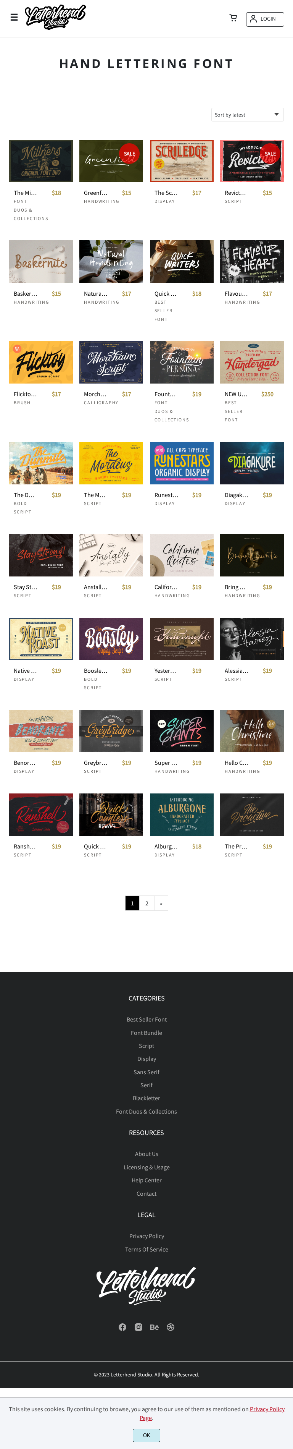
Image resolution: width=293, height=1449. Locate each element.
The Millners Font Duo (25, 192)
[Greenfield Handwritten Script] (111, 161)
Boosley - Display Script (96, 670)
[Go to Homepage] (55, 30)
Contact (146, 1193)
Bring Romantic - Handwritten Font (236, 587)
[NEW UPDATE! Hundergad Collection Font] (252, 362)
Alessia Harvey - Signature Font (236, 670)
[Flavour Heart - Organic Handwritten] (252, 261)
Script (234, 201)
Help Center (147, 1180)
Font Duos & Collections (31, 209)
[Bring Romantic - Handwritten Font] (252, 555)
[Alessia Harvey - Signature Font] (252, 639)
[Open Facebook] (122, 1329)
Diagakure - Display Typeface (236, 495)
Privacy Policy (146, 1236)
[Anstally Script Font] (111, 555)
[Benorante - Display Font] (41, 731)
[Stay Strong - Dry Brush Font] (41, 555)
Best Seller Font (164, 310)
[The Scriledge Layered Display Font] (182, 161)
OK (146, 1435)
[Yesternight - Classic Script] (182, 639)
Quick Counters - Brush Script (96, 846)
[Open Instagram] (138, 1329)
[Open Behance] (154, 1329)
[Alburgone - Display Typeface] (182, 814)
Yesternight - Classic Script (166, 670)
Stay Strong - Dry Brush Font (25, 587)
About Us (146, 1154)
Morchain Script (96, 394)
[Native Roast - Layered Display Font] (41, 639)
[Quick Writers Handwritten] (182, 261)
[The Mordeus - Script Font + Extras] (111, 463)
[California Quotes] (182, 555)
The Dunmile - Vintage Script (25, 495)
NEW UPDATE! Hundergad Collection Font (236, 394)
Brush (22, 402)
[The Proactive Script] (252, 814)
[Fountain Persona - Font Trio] (182, 362)
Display (165, 201)
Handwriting (101, 201)
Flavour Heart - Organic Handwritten (236, 293)
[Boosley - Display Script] (111, 639)
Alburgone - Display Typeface (166, 846)
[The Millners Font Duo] (41, 161)
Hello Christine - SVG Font (236, 762)
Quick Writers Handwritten (166, 293)
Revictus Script (236, 192)
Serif (146, 1085)
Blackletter (146, 1098)
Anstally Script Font (96, 587)
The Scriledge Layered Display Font (166, 192)
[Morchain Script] (111, 362)
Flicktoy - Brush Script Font (25, 394)
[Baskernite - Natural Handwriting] (41, 261)
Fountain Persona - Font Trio (166, 394)
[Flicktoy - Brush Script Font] (41, 362)
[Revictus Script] (252, 161)
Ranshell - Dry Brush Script (25, 846)
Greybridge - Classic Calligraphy (96, 762)
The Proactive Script (236, 846)
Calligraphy (101, 402)
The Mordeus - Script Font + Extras (96, 495)
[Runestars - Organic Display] (182, 463)
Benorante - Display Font (25, 762)
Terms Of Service (146, 1249)
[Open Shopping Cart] (233, 18)
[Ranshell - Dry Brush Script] (41, 814)
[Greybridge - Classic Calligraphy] (111, 731)
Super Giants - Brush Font (166, 762)
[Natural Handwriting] (111, 261)
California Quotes (166, 587)
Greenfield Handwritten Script (96, 192)
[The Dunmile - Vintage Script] (41, 463)
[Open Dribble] (170, 1329)
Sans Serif (146, 1072)
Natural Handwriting (96, 293)
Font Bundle (146, 1032)
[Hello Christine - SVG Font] (252, 731)
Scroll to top (286, 1021)
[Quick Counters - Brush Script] (111, 814)
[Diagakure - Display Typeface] (252, 463)
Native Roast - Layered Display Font (25, 670)
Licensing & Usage (147, 1167)
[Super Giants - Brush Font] (182, 731)
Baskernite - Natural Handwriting (25, 293)
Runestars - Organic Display (166, 495)
